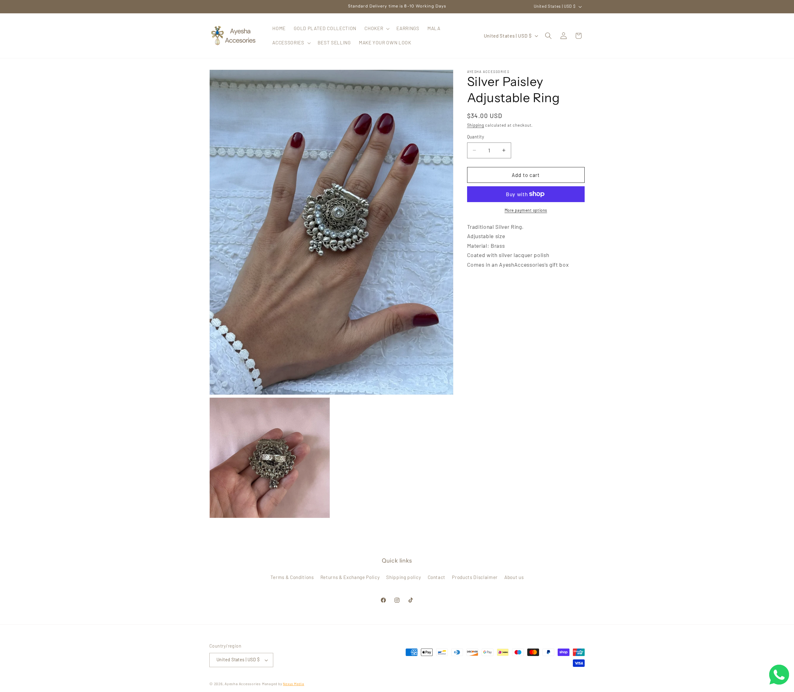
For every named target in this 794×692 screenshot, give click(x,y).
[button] (376, 28)
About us (514, 577)
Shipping (475, 125)
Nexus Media (293, 684)
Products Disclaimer (475, 577)
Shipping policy (403, 577)
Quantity (475, 136)
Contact (437, 577)
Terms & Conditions (292, 577)
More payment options (526, 210)
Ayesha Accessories (243, 683)
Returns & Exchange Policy (350, 577)
